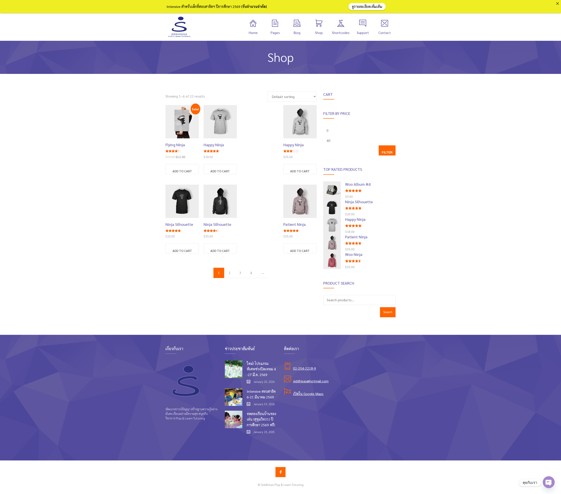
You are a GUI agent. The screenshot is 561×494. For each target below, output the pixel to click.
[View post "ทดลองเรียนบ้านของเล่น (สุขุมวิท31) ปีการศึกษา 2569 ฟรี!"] (233, 419)
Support (363, 32)
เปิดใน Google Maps (308, 393)
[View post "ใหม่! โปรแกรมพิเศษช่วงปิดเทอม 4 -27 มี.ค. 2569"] (233, 369)
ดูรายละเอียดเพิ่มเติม (367, 6)
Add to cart (182, 171)
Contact (384, 32)
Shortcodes (341, 32)
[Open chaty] (549, 483)
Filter (387, 152)
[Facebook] (280, 472)
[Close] (557, 3)
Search (387, 312)
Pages (275, 32)
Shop (319, 32)
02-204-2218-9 (304, 368)
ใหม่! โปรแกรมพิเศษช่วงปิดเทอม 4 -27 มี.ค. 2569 (261, 369)
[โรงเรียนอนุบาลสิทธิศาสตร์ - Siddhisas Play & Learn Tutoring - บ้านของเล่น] (179, 27)
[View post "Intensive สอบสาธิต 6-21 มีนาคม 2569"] (233, 397)
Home (253, 32)
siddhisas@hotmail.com (310, 381)
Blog (296, 32)
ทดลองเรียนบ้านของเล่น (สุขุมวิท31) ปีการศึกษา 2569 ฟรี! (261, 419)
